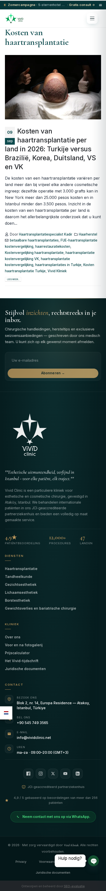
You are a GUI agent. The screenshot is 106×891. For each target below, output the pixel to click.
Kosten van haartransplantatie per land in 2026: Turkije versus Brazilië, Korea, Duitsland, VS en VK (50, 149)
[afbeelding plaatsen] (53, 87)
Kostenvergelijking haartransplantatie (34, 253)
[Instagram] (41, 774)
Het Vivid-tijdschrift (21, 661)
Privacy (21, 862)
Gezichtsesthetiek (20, 584)
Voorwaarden (49, 862)
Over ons (12, 637)
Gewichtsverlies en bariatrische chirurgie (40, 608)
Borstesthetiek (17, 600)
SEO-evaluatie (74, 886)
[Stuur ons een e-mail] (100, 5)
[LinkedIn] (78, 774)
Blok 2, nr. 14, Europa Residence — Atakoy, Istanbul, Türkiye (53, 705)
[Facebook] (28, 774)
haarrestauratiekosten (52, 246)
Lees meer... (13, 279)
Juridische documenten (25, 669)
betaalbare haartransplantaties (34, 240)
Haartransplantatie (21, 569)
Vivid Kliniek (57, 271)
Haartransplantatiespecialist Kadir (45, 234)
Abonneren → (53, 373)
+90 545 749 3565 (32, 723)
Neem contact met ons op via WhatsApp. (56, 817)
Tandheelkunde (18, 576)
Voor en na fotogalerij (24, 645)
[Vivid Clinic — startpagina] (14, 18)
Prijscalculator (17, 653)
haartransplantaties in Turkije (58, 265)
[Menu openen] (92, 18)
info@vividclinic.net (34, 737)
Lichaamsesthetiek (21, 592)
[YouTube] (65, 774)
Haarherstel (88, 234)
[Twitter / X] (53, 774)
